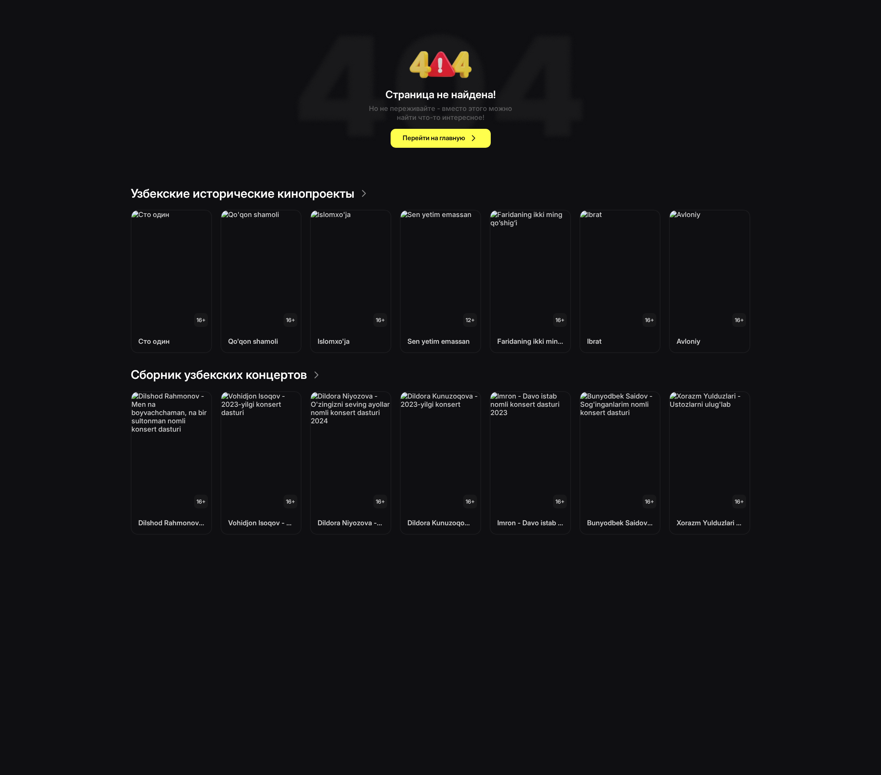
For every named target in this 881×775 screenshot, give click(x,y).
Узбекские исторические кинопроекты (242, 193)
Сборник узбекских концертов (219, 374)
